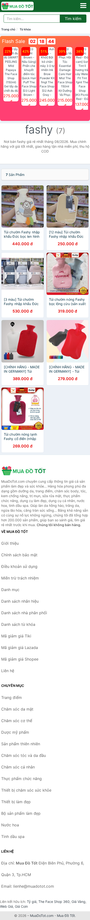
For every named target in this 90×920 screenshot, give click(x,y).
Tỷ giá (31, 901)
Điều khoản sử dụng (19, 566)
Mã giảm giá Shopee (19, 659)
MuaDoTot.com (42, 915)
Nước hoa (10, 824)
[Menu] (83, 5)
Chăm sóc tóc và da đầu (23, 755)
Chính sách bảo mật (19, 554)
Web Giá (6, 906)
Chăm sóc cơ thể (16, 720)
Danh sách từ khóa (18, 624)
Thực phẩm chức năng (21, 778)
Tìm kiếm (73, 18)
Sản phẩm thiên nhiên (20, 743)
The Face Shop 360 (54, 901)
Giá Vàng (78, 901)
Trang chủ (8, 29)
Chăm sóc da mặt (17, 709)
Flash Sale (13, 41)
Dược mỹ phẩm (15, 732)
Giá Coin (21, 906)
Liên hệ (7, 670)
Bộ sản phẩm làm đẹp (21, 813)
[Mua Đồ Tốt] (25, 471)
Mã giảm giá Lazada (19, 647)
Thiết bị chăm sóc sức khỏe (26, 790)
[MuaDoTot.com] (23, 6)
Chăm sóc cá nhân (18, 767)
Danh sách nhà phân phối (24, 612)
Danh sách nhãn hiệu (20, 601)
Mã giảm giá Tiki (16, 636)
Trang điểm (11, 697)
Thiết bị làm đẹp (16, 801)
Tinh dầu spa (12, 836)
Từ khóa (25, 29)
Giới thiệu (10, 543)
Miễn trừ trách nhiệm (20, 578)
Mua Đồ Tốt (66, 915)
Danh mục (10, 589)
